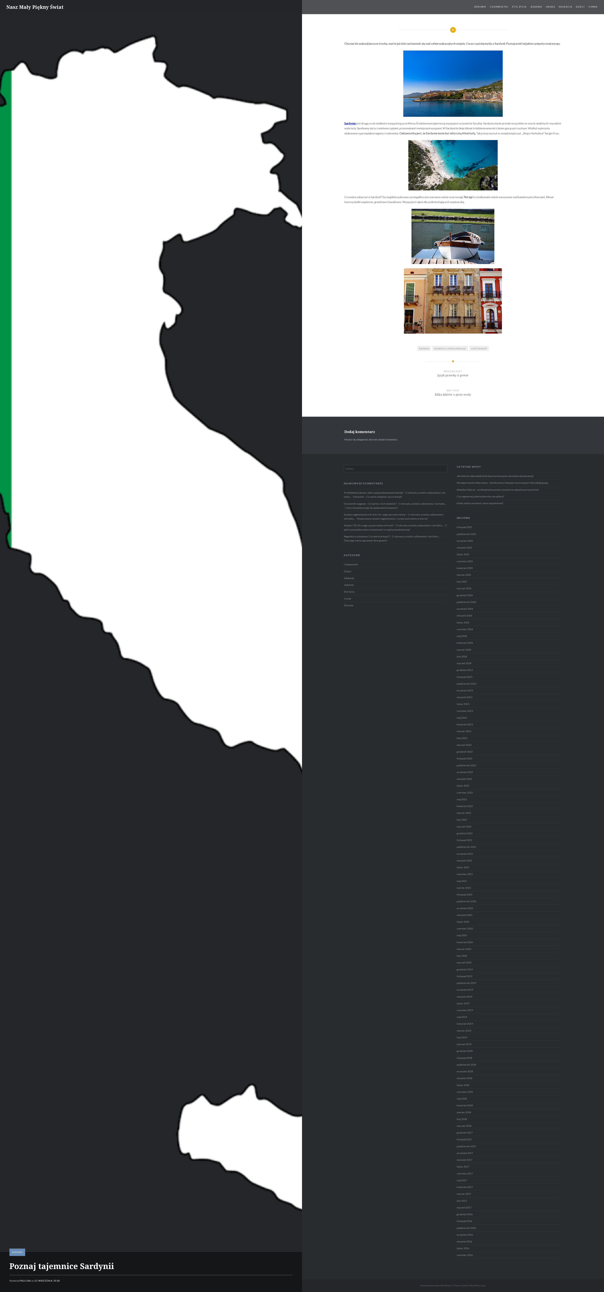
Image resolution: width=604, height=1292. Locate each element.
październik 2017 (466, 1146)
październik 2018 (466, 1064)
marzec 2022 (464, 812)
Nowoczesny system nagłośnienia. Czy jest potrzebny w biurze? (392, 518)
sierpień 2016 (464, 1241)
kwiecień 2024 (465, 642)
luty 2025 (462, 581)
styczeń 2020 (464, 962)
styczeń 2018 (464, 1125)
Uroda (550, 6)
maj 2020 (462, 935)
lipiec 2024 (463, 622)
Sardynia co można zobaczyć (450, 348)
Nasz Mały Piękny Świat (35, 7)
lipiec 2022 (463, 785)
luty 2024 (462, 656)
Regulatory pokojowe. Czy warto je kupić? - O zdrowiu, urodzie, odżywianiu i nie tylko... (391, 536)
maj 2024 (462, 635)
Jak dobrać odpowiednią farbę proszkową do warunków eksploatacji (495, 475)
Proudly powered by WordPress (435, 1285)
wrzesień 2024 (465, 608)
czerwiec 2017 (465, 1173)
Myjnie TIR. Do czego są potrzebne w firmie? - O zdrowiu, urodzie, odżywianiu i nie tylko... (393, 525)
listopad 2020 (464, 894)
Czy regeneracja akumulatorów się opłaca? (480, 496)
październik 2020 (466, 901)
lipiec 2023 (463, 703)
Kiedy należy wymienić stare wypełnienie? (480, 503)
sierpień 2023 (464, 697)
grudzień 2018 (465, 1050)
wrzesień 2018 (465, 1071)
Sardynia (424, 348)
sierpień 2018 (464, 1078)
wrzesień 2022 (465, 772)
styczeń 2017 (464, 1207)
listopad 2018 (464, 1057)
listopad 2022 (464, 758)
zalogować (362, 439)
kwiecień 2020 (465, 942)
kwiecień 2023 (465, 724)
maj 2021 (462, 880)
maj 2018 (462, 1098)
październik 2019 (466, 982)
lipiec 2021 (463, 867)
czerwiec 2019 (465, 1010)
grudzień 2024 (465, 595)
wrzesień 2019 (465, 989)
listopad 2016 (464, 1220)
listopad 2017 (464, 1139)
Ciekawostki (499, 6)
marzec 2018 (464, 1112)
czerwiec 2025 (465, 561)
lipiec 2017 (463, 1166)
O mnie (593, 6)
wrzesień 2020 (465, 908)
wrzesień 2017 (465, 1152)
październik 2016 (466, 1227)
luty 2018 (462, 1118)
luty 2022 (462, 819)
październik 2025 (466, 533)
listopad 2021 (464, 840)
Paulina (25, 1280)
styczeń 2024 (464, 663)
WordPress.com (477, 1285)
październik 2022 (466, 765)
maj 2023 (462, 717)
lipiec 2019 (463, 1003)
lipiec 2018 (463, 1085)
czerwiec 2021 (465, 874)
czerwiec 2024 (465, 629)
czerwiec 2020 (465, 928)
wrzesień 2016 (465, 1234)
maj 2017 (462, 1180)
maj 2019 (462, 1016)
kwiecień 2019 (465, 1023)
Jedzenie (536, 6)
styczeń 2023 (464, 744)
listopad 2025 (464, 527)
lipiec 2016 (463, 1248)
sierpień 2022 (464, 778)
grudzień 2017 (465, 1132)
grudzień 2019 (465, 969)
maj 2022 (462, 799)
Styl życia (519, 6)
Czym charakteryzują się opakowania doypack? (371, 507)
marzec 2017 (464, 1193)
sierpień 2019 (464, 996)
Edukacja (565, 6)
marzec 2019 (464, 1030)
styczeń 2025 (464, 588)
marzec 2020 (464, 948)
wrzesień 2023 (465, 690)
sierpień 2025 (464, 547)
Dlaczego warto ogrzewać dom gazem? (365, 540)
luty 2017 (462, 1200)
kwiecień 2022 (465, 806)
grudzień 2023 (465, 669)
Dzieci (580, 6)
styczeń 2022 (464, 826)
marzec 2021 (464, 887)
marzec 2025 (464, 574)
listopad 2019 (464, 976)
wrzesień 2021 (465, 853)
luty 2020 (462, 955)
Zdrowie (480, 6)
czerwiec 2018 (465, 1091)
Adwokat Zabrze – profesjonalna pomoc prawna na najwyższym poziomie (498, 489)
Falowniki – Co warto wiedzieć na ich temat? (377, 496)
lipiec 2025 (463, 554)
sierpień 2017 (464, 1159)
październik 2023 (466, 683)
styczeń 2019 (464, 1044)
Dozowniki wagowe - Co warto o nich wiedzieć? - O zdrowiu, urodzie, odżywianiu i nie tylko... (395, 503)
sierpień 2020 (464, 914)
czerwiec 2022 (465, 792)
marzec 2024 (464, 649)
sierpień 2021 (464, 860)
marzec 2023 (464, 731)
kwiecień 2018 (465, 1105)
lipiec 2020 (463, 921)
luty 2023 (462, 738)
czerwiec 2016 (465, 1254)
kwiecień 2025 (465, 567)
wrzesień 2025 (465, 540)
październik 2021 (466, 846)
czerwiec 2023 (465, 710)
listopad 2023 (464, 676)
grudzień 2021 (465, 833)
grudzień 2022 (465, 751)
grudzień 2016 (465, 1214)
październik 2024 (466, 601)
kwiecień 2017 (465, 1186)
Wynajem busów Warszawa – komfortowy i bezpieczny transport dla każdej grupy (502, 482)
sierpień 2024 (464, 615)
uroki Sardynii (479, 348)
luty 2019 (462, 1037)
